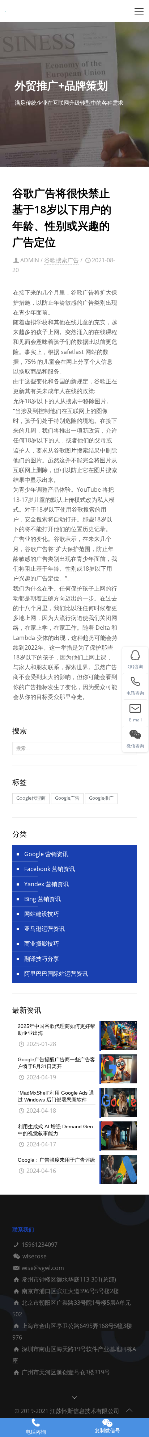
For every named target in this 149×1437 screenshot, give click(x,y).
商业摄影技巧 (41, 943)
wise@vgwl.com (43, 1268)
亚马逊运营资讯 (44, 929)
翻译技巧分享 (41, 959)
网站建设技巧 (41, 914)
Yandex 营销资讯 (46, 884)
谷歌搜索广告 (61, 260)
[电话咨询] (36, 1423)
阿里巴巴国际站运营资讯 (56, 974)
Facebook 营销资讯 (49, 869)
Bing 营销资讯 (42, 899)
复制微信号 (107, 1430)
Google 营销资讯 (46, 854)
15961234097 (40, 1245)
